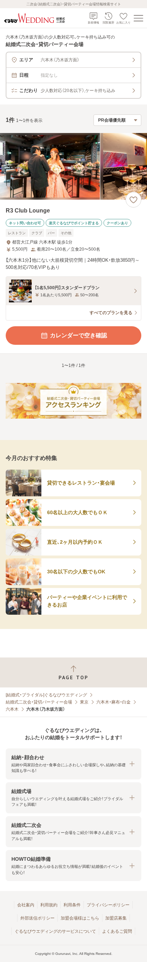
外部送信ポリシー (37, 918)
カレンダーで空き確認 (78, 335)
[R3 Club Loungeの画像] (73, 166)
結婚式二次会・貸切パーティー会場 (39, 702)
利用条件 (72, 904)
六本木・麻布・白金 (113, 702)
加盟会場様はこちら (80, 918)
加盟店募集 (116, 918)
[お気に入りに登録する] (133, 200)
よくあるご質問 (117, 931)
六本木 (12, 709)
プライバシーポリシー (108, 904)
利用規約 (48, 904)
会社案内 (25, 904)
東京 (84, 702)
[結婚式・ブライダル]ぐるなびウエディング (46, 694)
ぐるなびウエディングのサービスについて (55, 931)
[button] (73, 763)
